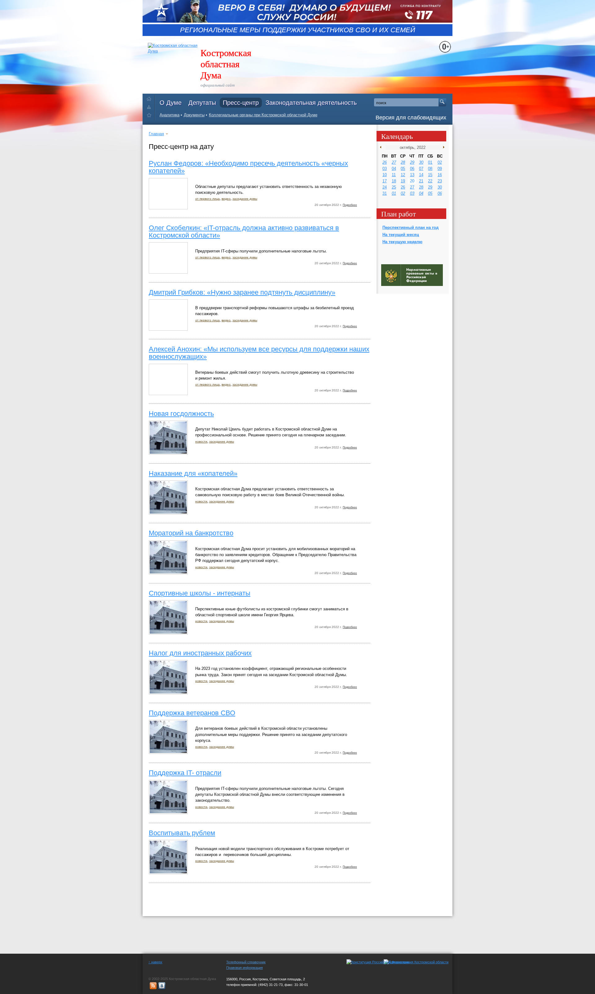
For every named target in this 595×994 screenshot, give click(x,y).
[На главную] (150, 97)
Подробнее (350, 205)
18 (394, 181)
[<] (382, 147)
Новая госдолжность (181, 413)
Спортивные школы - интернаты (199, 593)
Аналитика (169, 115)
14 (421, 174)
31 (384, 193)
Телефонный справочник (246, 962)
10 (384, 174)
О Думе (171, 102)
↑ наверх (155, 962)
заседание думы (244, 198)
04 (394, 168)
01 (430, 162)
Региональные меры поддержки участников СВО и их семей (297, 30)
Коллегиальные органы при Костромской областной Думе (263, 115)
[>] (442, 147)
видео (226, 198)
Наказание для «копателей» (193, 473)
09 (440, 168)
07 (421, 168)
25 (394, 187)
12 (403, 174)
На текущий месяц (400, 234)
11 (394, 174)
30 (421, 162)
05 (403, 168)
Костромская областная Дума (226, 63)
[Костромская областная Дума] (150, 116)
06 (412, 168)
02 (440, 162)
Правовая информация (244, 967)
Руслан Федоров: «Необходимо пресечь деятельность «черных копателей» (248, 167)
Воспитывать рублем (182, 833)
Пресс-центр (241, 102)
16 (440, 174)
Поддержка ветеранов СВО (192, 713)
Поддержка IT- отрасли (185, 773)
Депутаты (202, 102)
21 (421, 181)
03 (384, 168)
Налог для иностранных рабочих (200, 653)
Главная (156, 133)
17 (384, 181)
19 (403, 181)
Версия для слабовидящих (411, 117)
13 (412, 174)
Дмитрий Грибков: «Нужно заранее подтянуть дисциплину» (242, 292)
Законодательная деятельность (311, 102)
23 (440, 181)
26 (384, 162)
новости (201, 441)
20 (412, 181)
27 (394, 162)
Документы (194, 115)
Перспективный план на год (410, 227)
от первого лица (207, 198)
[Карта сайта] (150, 107)
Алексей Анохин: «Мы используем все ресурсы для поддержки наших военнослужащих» (259, 352)
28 (403, 162)
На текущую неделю (402, 241)
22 (430, 181)
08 (430, 168)
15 (430, 174)
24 (384, 187)
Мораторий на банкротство (191, 533)
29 (412, 162)
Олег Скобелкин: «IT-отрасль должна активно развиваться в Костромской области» (244, 231)
